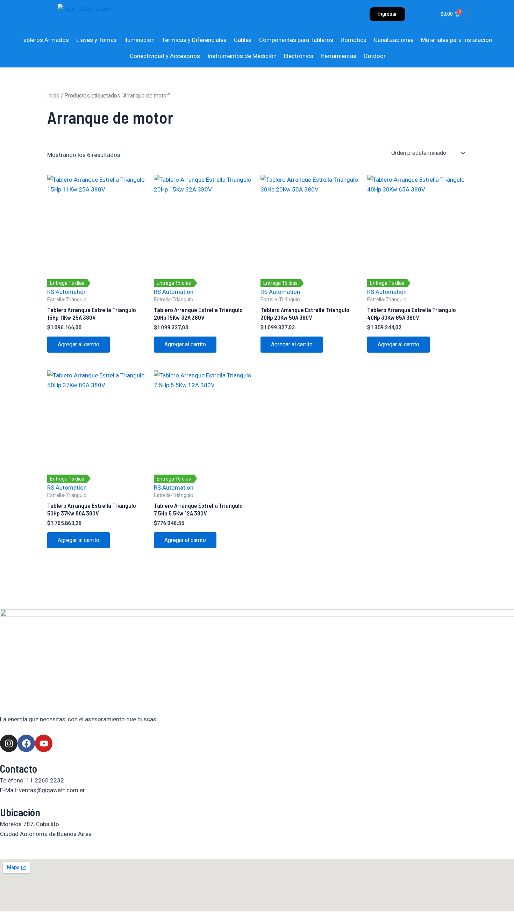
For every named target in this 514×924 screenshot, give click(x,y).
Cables (243, 39)
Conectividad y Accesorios (165, 55)
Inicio (53, 95)
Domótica (353, 39)
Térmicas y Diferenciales (194, 39)
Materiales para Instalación (456, 39)
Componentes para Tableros (296, 39)
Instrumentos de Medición (242, 55)
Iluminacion (139, 39)
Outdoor (375, 55)
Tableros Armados (44, 39)
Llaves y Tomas (96, 39)
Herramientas (338, 55)
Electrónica (298, 55)
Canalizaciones (394, 39)
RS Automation (67, 291)
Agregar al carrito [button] (78, 344)
